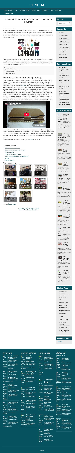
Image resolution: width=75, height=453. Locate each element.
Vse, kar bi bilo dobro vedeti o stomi (66, 229)
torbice (31, 139)
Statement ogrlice (9, 152)
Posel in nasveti (63, 44)
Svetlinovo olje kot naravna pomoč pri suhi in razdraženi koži (66, 389)
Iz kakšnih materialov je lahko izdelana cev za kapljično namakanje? (63, 136)
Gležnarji (7, 158)
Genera (37, 4)
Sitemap (59, 341)
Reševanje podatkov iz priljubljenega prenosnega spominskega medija (47, 400)
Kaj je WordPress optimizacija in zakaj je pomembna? (48, 382)
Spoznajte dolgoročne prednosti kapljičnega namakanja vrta (63, 151)
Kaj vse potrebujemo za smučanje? (64, 331)
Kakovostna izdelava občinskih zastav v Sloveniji (66, 117)
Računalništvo (8, 10)
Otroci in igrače (8, 13)
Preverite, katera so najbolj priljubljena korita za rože (64, 176)
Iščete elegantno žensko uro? (12, 148)
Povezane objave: (11, 73)
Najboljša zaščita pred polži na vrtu (66, 164)
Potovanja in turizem (64, 47)
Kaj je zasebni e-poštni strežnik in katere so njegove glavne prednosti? (48, 358)
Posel (51, 10)
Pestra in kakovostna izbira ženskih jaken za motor (12, 386)
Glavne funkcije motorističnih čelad (13, 417)
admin (8, 28)
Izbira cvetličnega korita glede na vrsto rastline (63, 189)
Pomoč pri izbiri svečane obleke (13, 154)
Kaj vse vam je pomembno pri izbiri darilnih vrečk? (63, 217)
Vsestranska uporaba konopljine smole (63, 245)
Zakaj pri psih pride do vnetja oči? (31, 401)
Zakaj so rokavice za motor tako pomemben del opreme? (63, 259)
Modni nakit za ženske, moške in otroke (15, 150)
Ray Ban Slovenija (9, 160)
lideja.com (23, 85)
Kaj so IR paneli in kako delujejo (31, 415)
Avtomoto (45, 10)
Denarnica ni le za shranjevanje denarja (14, 70)
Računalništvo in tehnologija (63, 51)
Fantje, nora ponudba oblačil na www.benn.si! (16, 156)
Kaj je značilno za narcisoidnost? (66, 419)
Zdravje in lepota (24, 10)
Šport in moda (36, 10)
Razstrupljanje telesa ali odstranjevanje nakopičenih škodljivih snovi (63, 203)
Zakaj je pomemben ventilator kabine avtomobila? (13, 357)
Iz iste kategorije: (10, 71)
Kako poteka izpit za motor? (66, 271)
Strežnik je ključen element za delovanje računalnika (48, 431)
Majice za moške (63, 327)
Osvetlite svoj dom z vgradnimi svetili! (28, 208)
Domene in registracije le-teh (48, 415)
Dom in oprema (63, 38)
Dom (16, 10)
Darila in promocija (63, 35)
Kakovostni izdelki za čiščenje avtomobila (13, 403)
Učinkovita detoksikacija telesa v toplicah (67, 374)
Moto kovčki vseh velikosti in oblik (28, 210)
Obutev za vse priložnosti (62, 323)
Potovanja (58, 10)
